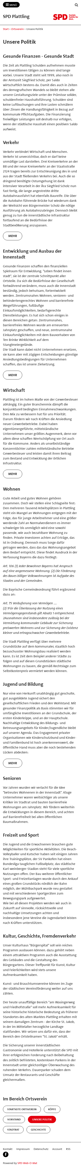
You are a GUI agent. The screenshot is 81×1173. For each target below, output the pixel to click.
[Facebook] (5, 1154)
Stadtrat (13, 1129)
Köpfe (52, 1109)
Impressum (23, 1149)
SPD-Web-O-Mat (27, 1163)
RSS (68, 1149)
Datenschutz (41, 1149)
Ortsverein (17, 29)
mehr (12, 236)
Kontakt (7, 1149)
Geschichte (38, 1129)
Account (57, 1149)
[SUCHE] (76, 5)
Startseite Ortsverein (22, 1109)
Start (6, 29)
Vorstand (14, 1119)
